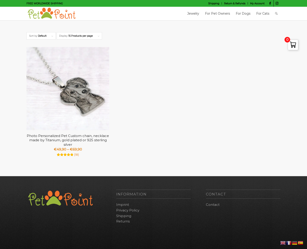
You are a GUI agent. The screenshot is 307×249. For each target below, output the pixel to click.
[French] (289, 242)
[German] (295, 242)
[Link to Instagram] (277, 3)
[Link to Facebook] (270, 3)
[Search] (276, 13)
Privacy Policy (127, 210)
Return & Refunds (234, 3)
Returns (123, 221)
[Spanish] (301, 242)
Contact (213, 204)
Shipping (213, 3)
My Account (257, 3)
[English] (283, 242)
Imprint (122, 204)
